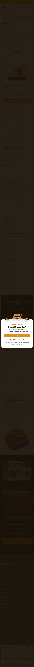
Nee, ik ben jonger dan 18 (17, 339)
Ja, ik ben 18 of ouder (17, 335)
